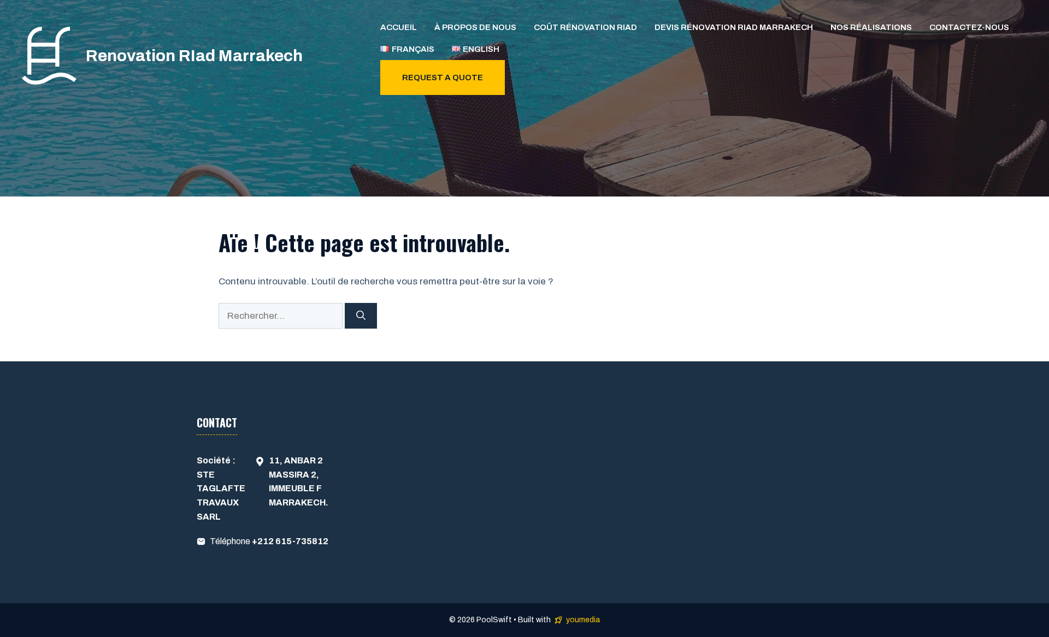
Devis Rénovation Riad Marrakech (734, 27)
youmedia (583, 620)
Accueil (398, 27)
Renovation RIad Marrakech (194, 55)
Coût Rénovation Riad (585, 27)
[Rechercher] (361, 316)
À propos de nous (475, 27)
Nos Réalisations (871, 27)
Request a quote (442, 77)
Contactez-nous (969, 27)
